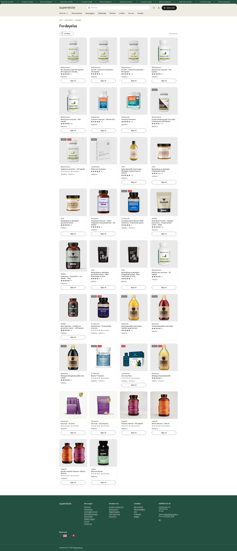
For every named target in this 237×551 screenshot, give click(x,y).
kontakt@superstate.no (170, 514)
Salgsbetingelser (114, 512)
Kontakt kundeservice (116, 507)
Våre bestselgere (139, 509)
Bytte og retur (113, 509)
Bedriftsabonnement (91, 514)
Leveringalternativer (90, 512)
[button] (169, 8)
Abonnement (88, 509)
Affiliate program (89, 519)
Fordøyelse (137, 514)
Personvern (113, 517)
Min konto (87, 507)
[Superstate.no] (67, 8)
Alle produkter (69, 20)
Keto (135, 512)
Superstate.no (77, 548)
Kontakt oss (88, 524)
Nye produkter (138, 507)
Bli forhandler (88, 517)
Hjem (60, 20)
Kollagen (136, 517)
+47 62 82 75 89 (169, 516)
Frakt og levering (114, 514)
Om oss (86, 521)
